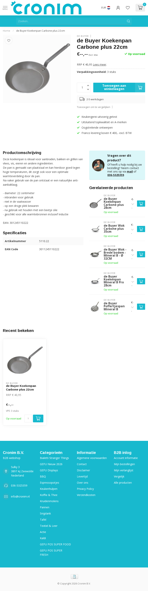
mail (130, 171)
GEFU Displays (49, 470)
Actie (43, 532)
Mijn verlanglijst (123, 470)
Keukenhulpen (48, 489)
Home (6, 30)
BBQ (43, 476)
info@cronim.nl (20, 496)
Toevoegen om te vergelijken (93, 107)
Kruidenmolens (49, 501)
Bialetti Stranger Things (54, 458)
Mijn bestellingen (124, 464)
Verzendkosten (86, 495)
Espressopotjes (49, 482)
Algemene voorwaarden (92, 458)
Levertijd (82, 476)
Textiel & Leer (48, 526)
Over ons (82, 482)
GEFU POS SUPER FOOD (55, 544)
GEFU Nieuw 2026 (51, 464)
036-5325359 (115, 175)
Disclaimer (83, 470)
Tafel (43, 519)
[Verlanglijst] (128, 8)
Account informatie (126, 458)
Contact (82, 464)
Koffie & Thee (48, 495)
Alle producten (123, 482)
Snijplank (45, 513)
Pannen (44, 507)
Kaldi (43, 538)
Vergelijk (119, 476)
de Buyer (83, 36)
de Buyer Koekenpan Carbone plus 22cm (40, 30)
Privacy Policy (85, 489)
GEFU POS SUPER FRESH (51, 552)
